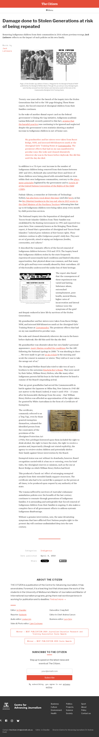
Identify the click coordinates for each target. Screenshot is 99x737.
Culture (54, 707)
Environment (56, 710)
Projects (69, 707)
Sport (83, 704)
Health (53, 713)
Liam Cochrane (36, 623)
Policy (83, 710)
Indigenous (46, 550)
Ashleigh (23, 615)
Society (69, 713)
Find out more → (58, 599)
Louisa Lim (26, 619)
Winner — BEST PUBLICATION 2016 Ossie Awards (49, 641)
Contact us (86, 713)
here (71, 197)
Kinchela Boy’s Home (53, 369)
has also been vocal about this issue (42, 197)
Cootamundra (64, 145)
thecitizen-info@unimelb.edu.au (21, 730)
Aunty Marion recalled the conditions (48, 348)
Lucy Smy (68, 619)
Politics (69, 704)
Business (55, 704)
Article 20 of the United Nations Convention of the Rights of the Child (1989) (48, 186)
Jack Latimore (7, 49)
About (83, 707)
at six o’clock (51, 354)
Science (69, 710)
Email (64, 561)
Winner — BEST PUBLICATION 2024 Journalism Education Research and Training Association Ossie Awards (49, 632)
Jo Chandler (21, 610)
